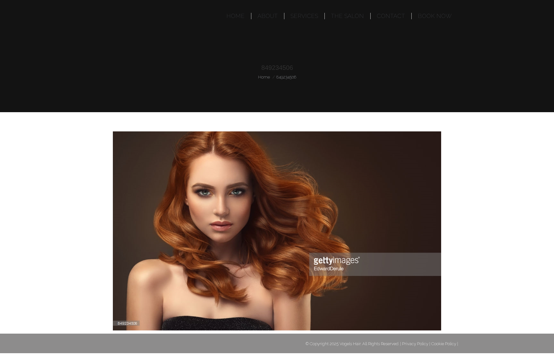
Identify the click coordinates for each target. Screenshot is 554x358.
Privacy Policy (415, 343)
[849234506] (277, 230)
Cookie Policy (443, 343)
